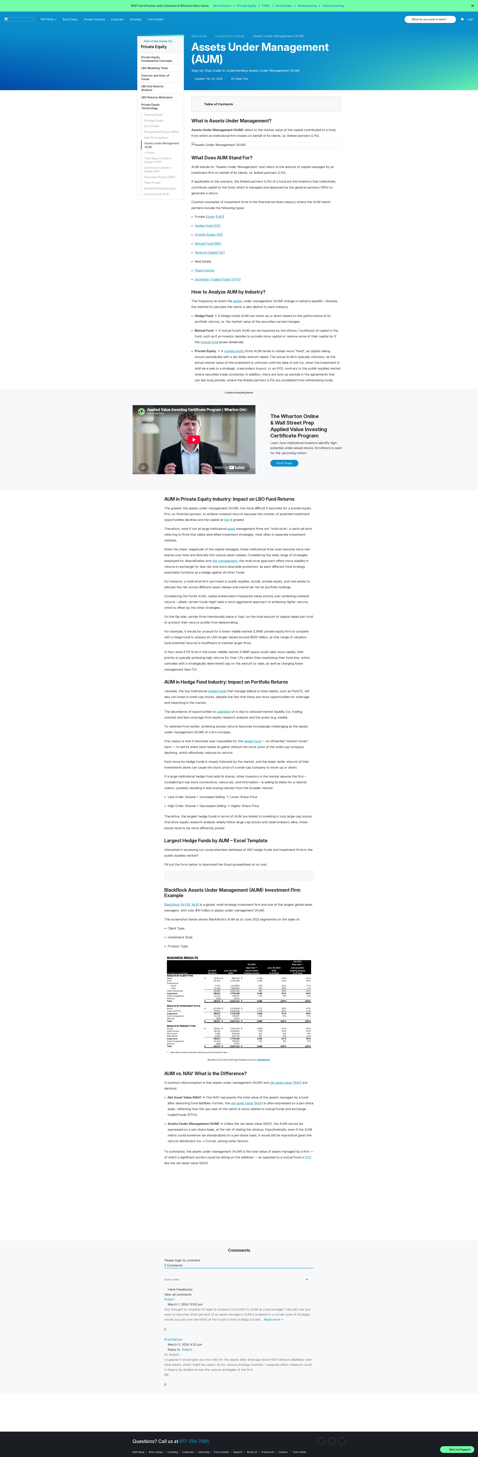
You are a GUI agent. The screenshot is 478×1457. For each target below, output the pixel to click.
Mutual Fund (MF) (208, 243)
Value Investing (333, 5)
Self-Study (139, 1452)
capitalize (223, 711)
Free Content (155, 19)
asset (231, 529)
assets (237, 301)
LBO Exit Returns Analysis (152, 88)
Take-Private (152, 182)
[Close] (473, 1444)
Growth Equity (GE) (209, 234)
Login (470, 19)
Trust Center (299, 1452)
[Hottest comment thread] (169, 1272)
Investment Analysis (229, 36)
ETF (308, 1157)
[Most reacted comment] (165, 1272)
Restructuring (307, 5)
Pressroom (268, 1452)
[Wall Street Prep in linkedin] (321, 1441)
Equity (210, 217)
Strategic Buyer (154, 120)
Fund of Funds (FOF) (157, 194)
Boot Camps (70, 19)
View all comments (178, 1294)
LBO (220, 217)
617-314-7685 (194, 1441)
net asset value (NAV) (286, 1082)
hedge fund (252, 741)
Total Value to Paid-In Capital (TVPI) (157, 160)
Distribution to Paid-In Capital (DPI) (157, 169)
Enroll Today (284, 463)
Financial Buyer (153, 114)
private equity (234, 351)
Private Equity (247, 5)
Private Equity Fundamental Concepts (156, 59)
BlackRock (263, 1060)
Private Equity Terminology (150, 106)
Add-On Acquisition (156, 137)
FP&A (266, 5)
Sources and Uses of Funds (155, 77)
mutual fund (209, 342)
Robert (187, 1349)
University (136, 19)
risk (226, 520)
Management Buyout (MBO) (161, 131)
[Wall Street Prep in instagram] (331, 1441)
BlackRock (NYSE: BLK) (181, 904)
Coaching (172, 1452)
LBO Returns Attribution (157, 97)
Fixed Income (204, 270)
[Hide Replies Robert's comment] (165, 1334)
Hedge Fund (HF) (207, 225)
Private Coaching (94, 19)
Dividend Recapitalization (160, 188)
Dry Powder (151, 126)
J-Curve (149, 152)
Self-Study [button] (47, 19)
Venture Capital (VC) (210, 252)
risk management (224, 561)
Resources (199, 36)
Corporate (117, 19)
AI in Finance (222, 5)
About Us (252, 1452)
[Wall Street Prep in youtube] (341, 1441)
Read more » (273, 1319)
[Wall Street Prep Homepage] (21, 19)
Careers (283, 1452)
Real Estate (284, 5)
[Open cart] (462, 19)
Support (237, 1452)
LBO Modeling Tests (154, 68)
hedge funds (217, 691)
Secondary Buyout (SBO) (160, 177)
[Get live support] (457, 1449)
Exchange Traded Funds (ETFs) (218, 279)
